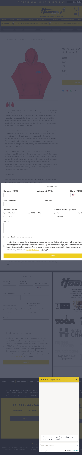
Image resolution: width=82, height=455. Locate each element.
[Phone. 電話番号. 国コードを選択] (74, 195)
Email (10, 200)
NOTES (6, 221)
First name (12, 191)
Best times (48, 200)
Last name (45, 191)
